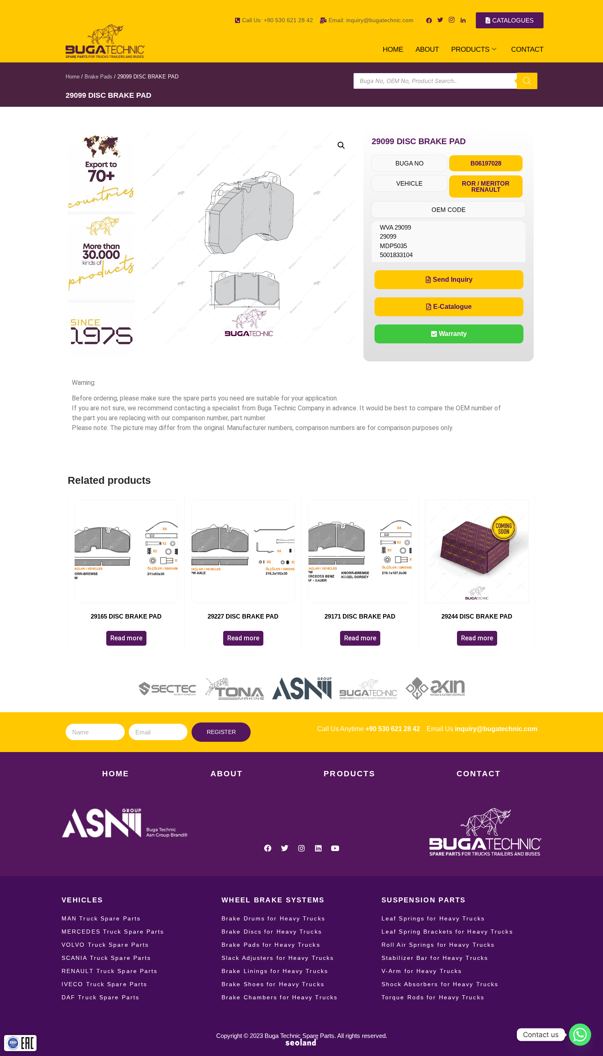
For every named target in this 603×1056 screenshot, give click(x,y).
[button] (341, 145)
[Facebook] (267, 848)
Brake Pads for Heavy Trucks (271, 944)
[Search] (527, 81)
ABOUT (427, 49)
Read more (126, 638)
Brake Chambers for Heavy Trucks (280, 997)
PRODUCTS (470, 49)
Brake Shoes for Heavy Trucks (273, 984)
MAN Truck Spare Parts (101, 918)
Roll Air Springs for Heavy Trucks (438, 944)
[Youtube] (335, 848)
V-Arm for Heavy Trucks (421, 971)
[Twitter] (284, 848)
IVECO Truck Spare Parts (104, 984)
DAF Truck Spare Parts (100, 997)
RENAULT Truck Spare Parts (110, 971)
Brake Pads (98, 77)
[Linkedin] (318, 848)
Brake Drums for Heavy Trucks (273, 918)
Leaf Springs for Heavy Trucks (433, 918)
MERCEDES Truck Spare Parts (113, 931)
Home (73, 77)
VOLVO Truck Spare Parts (105, 944)
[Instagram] (301, 848)
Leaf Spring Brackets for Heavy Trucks (447, 931)
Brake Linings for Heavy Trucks (275, 971)
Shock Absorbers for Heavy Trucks (439, 984)
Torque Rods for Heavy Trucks (432, 997)
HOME (393, 49)
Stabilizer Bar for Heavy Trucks (434, 958)
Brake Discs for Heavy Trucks (272, 931)
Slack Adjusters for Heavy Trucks (278, 958)
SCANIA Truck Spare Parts (106, 958)
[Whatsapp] (580, 1035)
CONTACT (527, 49)
